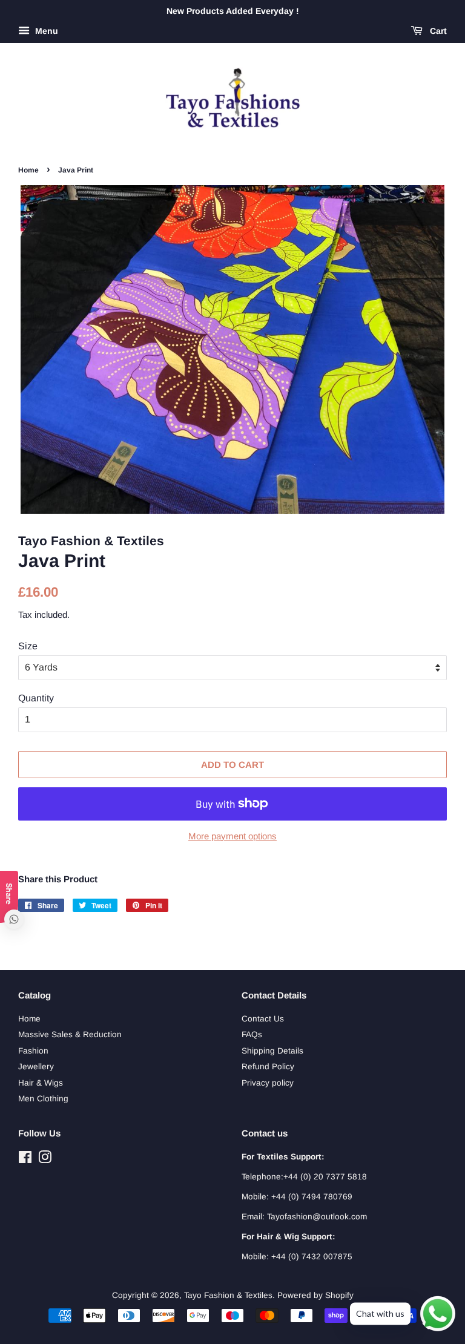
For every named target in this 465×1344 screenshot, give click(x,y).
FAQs (252, 1034)
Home (28, 170)
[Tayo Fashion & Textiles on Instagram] (44, 1159)
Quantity (36, 698)
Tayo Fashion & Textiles (228, 1295)
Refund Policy (268, 1066)
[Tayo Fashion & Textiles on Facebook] (25, 1159)
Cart (437, 31)
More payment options (232, 836)
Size (28, 646)
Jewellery (36, 1066)
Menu (45, 31)
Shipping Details (272, 1050)
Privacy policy (268, 1082)
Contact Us (263, 1018)
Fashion (33, 1050)
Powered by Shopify (315, 1295)
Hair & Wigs (40, 1082)
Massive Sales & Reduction (70, 1034)
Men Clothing (43, 1098)
